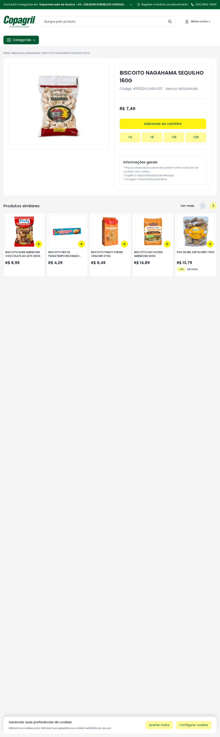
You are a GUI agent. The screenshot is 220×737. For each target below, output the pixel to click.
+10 (173, 137)
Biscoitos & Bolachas (26, 53)
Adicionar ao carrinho (163, 123)
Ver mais (187, 206)
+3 (130, 137)
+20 (196, 137)
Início (6, 53)
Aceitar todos (159, 725)
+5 (152, 137)
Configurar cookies (194, 725)
